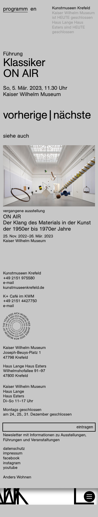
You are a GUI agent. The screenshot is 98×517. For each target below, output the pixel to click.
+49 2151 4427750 (20, 301)
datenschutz (14, 448)
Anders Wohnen (17, 477)
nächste (72, 115)
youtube (10, 467)
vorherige (25, 115)
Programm (15, 9)
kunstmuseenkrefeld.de (23, 287)
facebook (11, 458)
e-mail (8, 282)
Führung (13, 54)
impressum (12, 453)
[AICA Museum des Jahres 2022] (49, 326)
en (33, 9)
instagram (11, 463)
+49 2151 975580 (19, 278)
